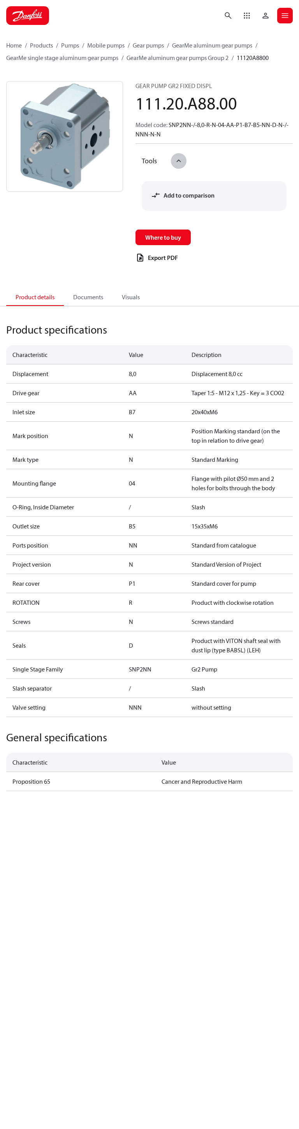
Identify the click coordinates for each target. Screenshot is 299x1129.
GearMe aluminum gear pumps (212, 45)
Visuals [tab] (131, 297)
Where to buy (163, 237)
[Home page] (27, 15)
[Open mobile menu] (285, 15)
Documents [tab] (88, 297)
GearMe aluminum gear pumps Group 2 (178, 58)
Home (14, 45)
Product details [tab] (35, 297)
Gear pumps (148, 45)
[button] (246, 15)
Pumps (70, 45)
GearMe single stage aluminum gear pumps (62, 58)
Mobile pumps (106, 45)
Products (41, 45)
